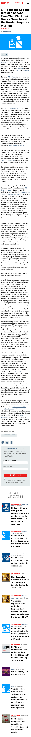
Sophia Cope (7, 31)
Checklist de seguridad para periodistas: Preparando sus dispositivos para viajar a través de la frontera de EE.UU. (20, 609)
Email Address (7, 466)
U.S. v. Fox (7, 409)
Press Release (15, 573)
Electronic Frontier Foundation (5, 3)
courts (17, 70)
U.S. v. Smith (12, 77)
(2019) (20, 371)
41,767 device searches (16, 146)
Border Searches (8, 435)
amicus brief (5, 62)
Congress (26, 70)
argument (19, 68)
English (4, 54)
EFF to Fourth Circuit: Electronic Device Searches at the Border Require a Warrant (20, 541)
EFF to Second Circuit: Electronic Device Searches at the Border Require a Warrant (20, 633)
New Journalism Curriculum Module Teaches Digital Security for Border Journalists (20, 582)
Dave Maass (20, 597)
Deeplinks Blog (16, 504)
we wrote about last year (11, 108)
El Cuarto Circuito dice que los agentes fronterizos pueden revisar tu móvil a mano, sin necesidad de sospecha (20, 516)
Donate (17, 2)
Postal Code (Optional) (10, 460)
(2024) (19, 407)
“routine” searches (7, 160)
